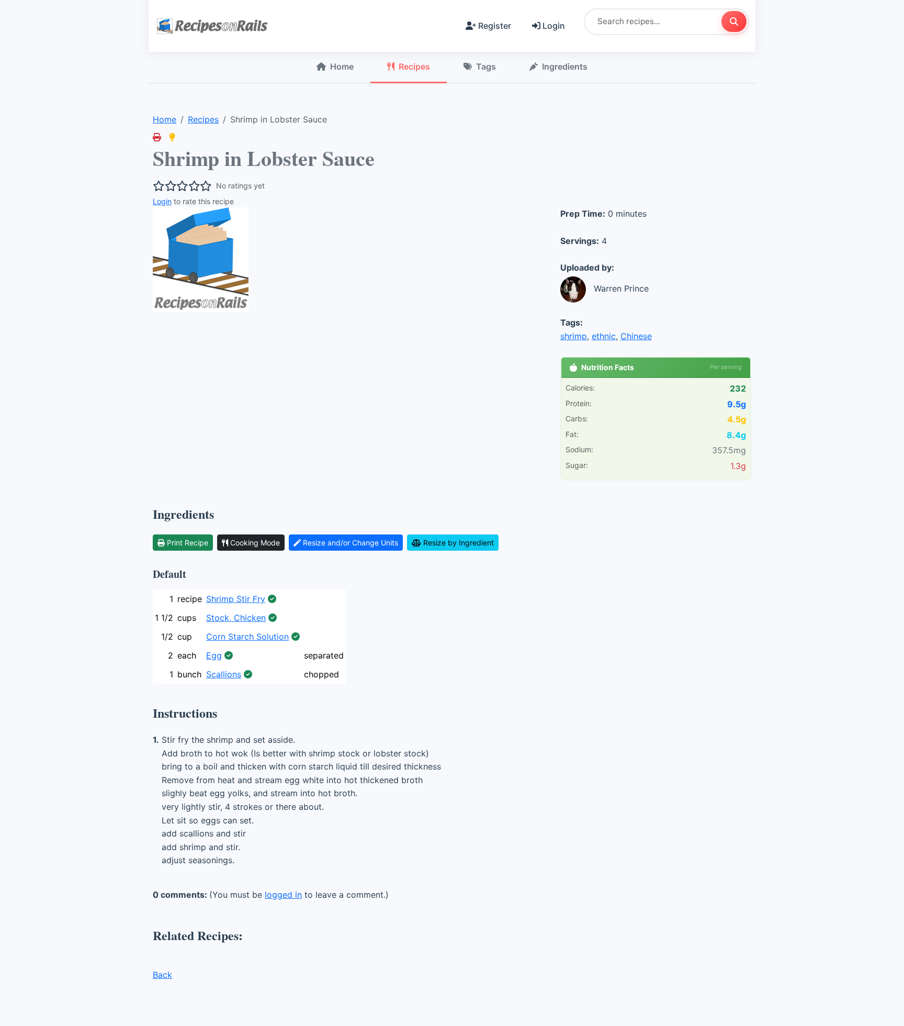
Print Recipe (187, 542)
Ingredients (564, 66)
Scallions (223, 674)
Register (494, 25)
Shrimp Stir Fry (235, 599)
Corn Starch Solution (247, 636)
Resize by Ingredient (458, 542)
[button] (172, 137)
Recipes (414, 66)
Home (342, 66)
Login (554, 25)
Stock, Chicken (236, 617)
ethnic (604, 336)
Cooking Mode (255, 542)
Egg (214, 655)
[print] (157, 137)
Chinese (636, 336)
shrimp (573, 336)
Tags (486, 66)
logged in (283, 894)
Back (162, 974)
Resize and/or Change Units (350, 542)
